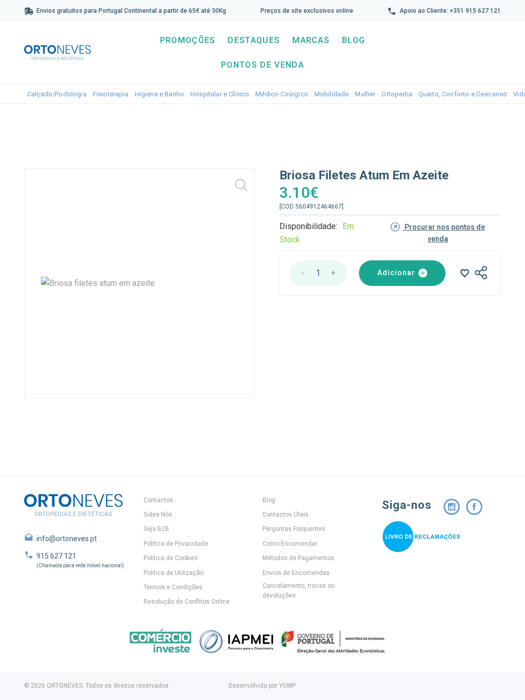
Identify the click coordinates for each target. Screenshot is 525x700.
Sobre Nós (158, 514)
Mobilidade (331, 94)
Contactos (158, 500)
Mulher (365, 94)
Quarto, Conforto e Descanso (462, 94)
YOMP (287, 685)
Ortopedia (396, 94)
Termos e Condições (173, 587)
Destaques (254, 40)
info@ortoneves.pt (66, 538)
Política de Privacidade (176, 543)
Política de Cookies (171, 558)
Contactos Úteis (285, 514)
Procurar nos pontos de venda (444, 232)
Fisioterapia (111, 94)
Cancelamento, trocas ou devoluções (298, 590)
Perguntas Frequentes (294, 528)
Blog (353, 40)
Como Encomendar (289, 543)
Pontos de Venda (262, 65)
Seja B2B (156, 528)
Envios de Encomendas (296, 573)
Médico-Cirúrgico (281, 94)
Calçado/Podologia (57, 94)
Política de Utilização (174, 573)
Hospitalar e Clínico (219, 94)
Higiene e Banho (159, 94)
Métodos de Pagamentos (298, 558)
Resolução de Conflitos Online (187, 601)
